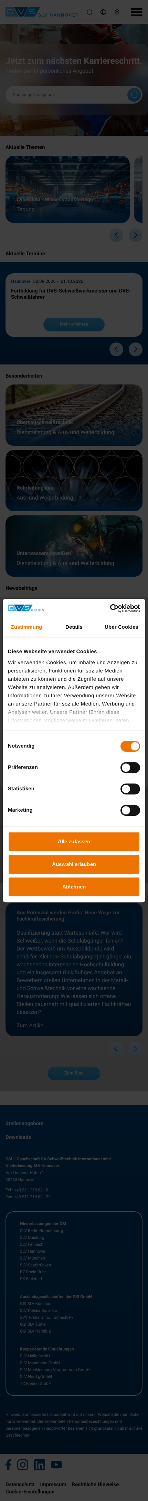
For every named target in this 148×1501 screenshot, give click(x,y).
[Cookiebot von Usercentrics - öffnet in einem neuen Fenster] (110, 608)
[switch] (130, 767)
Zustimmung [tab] (26, 627)
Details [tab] (74, 627)
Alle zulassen (74, 841)
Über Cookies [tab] (121, 627)
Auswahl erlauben (74, 864)
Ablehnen (74, 887)
